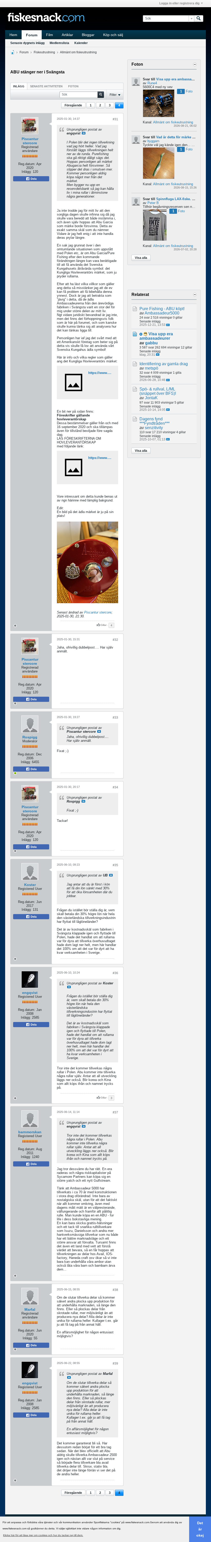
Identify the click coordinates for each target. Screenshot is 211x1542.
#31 (115, 119)
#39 (115, 1363)
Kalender (81, 43)
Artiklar (67, 35)
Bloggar (88, 35)
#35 (115, 865)
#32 (115, 640)
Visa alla (141, 258)
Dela (33, 178)
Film (49, 35)
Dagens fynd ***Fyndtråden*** (154, 421)
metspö (151, 368)
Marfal (29, 1309)
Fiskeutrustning (44, 52)
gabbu (151, 343)
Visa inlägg (83, 133)
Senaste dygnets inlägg (27, 43)
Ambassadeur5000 (162, 313)
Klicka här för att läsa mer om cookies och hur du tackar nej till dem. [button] (43, 1535)
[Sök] (198, 18)
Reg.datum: (27, 164)
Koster (30, 885)
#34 (115, 787)
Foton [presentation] (73, 86)
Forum (31, 35)
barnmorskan (29, 1132)
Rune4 (152, 83)
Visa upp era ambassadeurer (179, 79)
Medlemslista (59, 43)
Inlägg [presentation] (18, 86)
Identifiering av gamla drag (163, 364)
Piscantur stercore (30, 141)
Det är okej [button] (200, 1529)
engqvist (30, 993)
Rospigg (29, 737)
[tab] (18, 86)
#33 (115, 717)
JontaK (151, 398)
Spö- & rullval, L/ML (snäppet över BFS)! (157, 391)
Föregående (73, 105)
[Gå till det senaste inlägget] (168, 325)
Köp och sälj (113, 35)
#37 (115, 1112)
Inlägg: (27, 172)
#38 (115, 1290)
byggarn (153, 141)
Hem (13, 35)
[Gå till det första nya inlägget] (140, 334)
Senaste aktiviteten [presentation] (46, 86)
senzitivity (154, 427)
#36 (115, 973)
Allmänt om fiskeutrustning (78, 52)
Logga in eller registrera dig (179, 3)
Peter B (153, 203)
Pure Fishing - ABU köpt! (161, 308)
